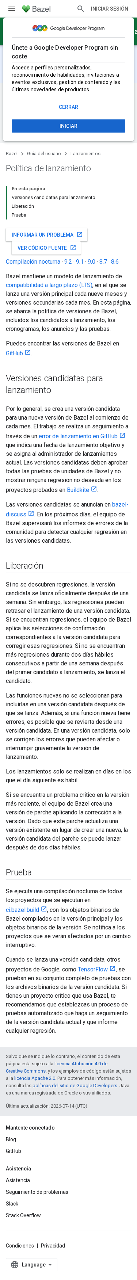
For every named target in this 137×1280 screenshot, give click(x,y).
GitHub (14, 353)
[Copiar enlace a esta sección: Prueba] (39, 873)
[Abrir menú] (11, 9)
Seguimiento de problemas (37, 1192)
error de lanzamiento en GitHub (78, 436)
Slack (12, 1204)
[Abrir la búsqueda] (80, 8)
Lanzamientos (85, 153)
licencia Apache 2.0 (34, 1078)
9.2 (68, 261)
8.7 (103, 261)
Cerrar (68, 107)
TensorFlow (93, 969)
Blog (11, 1139)
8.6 (115, 261)
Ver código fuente (47, 247)
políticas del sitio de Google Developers (75, 1085)
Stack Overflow (23, 1215)
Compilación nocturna (33, 261)
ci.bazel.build (22, 909)
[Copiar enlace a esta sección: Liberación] (50, 566)
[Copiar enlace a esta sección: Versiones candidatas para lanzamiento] (58, 390)
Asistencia (18, 1180)
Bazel (12, 153)
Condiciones (20, 1246)
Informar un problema (47, 234)
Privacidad (53, 1246)
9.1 (80, 261)
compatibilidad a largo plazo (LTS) (49, 285)
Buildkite (78, 489)
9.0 (91, 261)
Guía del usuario (44, 153)
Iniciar (68, 126)
